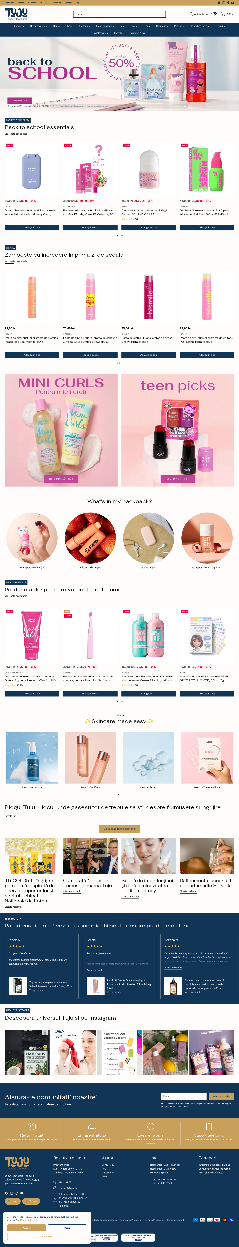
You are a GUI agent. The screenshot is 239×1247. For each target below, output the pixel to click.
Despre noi (108, 1172)
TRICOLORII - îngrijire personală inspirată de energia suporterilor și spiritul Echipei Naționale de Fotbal (30, 891)
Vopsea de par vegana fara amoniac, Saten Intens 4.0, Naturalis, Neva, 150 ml (51, 984)
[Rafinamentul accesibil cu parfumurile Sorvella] (207, 856)
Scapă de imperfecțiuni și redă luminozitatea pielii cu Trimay (147, 886)
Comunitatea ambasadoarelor (215, 1169)
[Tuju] (16, 14)
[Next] (229, 1053)
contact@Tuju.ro (68, 1188)
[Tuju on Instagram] (223, 3)
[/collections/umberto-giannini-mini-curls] (61, 430)
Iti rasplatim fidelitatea (211, 1172)
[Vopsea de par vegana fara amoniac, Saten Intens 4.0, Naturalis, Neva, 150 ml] (18, 986)
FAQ (104, 1169)
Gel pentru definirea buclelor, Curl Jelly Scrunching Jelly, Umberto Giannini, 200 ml (30, 680)
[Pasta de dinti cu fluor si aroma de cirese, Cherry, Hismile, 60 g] (148, 297)
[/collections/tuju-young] (177, 430)
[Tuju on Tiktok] (228, 3)
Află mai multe (25, 1220)
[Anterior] (5, 186)
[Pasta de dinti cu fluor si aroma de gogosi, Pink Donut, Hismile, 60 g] (207, 297)
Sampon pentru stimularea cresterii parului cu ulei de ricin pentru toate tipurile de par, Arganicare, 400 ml (204, 984)
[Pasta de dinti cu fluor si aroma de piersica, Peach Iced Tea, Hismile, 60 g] (32, 297)
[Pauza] (185, 106)
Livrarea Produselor (154, 1220)
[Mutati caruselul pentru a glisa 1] (84, 106)
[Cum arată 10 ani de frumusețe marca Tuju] (90, 856)
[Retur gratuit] (32, 1126)
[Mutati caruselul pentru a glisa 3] (122, 235)
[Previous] (9, 1053)
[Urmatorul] (233, 186)
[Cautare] (162, 14)
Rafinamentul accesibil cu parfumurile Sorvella (206, 883)
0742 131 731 (227, 1139)
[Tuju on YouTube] (232, 3)
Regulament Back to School (165, 1165)
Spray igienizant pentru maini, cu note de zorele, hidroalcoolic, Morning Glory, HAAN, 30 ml (30, 214)
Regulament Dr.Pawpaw (163, 1169)
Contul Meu (108, 1165)
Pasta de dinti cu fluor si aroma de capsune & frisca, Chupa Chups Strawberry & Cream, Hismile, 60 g (90, 341)
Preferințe (47, 1236)
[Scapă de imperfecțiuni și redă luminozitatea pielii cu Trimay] (148, 856)
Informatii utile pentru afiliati (214, 1165)
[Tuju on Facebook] (219, 3)
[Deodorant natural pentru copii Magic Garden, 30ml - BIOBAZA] (148, 169)
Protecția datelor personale (104, 1220)
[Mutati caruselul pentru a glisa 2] (149, 106)
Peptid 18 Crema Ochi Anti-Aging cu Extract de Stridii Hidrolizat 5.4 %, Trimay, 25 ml (129, 984)
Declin (67, 1227)
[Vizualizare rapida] (55, 146)
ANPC (105, 1176)
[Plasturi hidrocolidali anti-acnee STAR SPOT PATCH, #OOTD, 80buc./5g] (207, 635)
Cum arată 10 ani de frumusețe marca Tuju (87, 883)
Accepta (27, 1227)
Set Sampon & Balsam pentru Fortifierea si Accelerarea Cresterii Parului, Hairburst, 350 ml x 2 (147, 680)
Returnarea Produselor (131, 1220)
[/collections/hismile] (119, 74)
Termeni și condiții (176, 1220)
